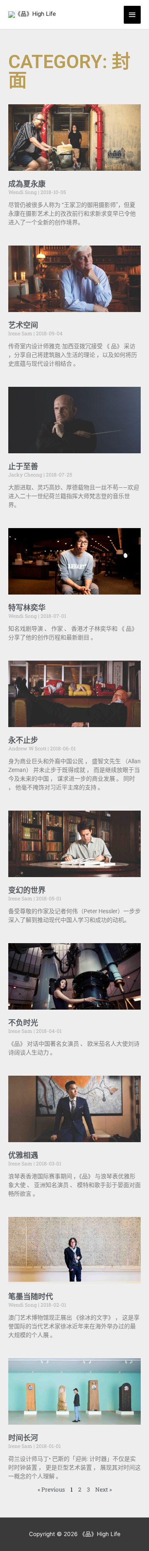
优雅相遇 (23, 1155)
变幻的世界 (27, 890)
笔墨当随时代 (30, 1296)
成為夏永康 (27, 183)
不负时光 (23, 1022)
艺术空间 (23, 325)
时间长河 (23, 1437)
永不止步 (23, 740)
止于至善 (23, 466)
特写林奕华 (27, 607)
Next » (103, 1489)
